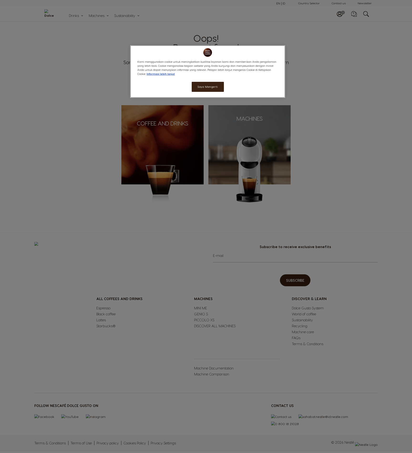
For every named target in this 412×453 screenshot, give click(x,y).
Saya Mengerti (207, 86)
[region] (207, 71)
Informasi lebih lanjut (161, 73)
